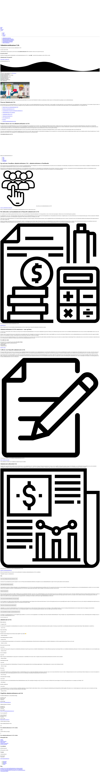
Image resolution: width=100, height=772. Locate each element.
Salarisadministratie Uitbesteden (7, 40)
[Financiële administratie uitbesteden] (50, 322)
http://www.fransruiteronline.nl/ (5, 702)
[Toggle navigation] (0, 31)
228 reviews (14, 73)
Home (1, 27)
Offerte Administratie (5, 42)
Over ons (1, 29)
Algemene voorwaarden (4, 743)
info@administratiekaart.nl (4, 758)
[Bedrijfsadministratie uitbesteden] (50, 567)
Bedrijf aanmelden (3, 741)
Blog (1, 28)
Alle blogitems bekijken (4, 771)
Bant (3, 157)
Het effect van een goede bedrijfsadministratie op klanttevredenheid (11, 768)
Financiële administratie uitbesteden (8, 39)
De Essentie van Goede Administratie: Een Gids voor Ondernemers (11, 769)
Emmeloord (4, 160)
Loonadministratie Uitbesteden (7, 41)
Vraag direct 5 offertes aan (4, 59)
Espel (3, 158)
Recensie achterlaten (3, 744)
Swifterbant (4, 161)
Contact (1, 30)
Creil (3, 159)
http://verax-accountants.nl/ (4, 719)
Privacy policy (2, 742)
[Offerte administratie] (50, 457)
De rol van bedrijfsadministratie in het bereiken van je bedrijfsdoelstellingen (12, 770)
